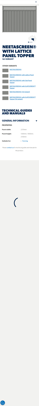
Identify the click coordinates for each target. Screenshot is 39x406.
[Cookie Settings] (2, 402)
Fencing (25, 141)
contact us (10, 147)
